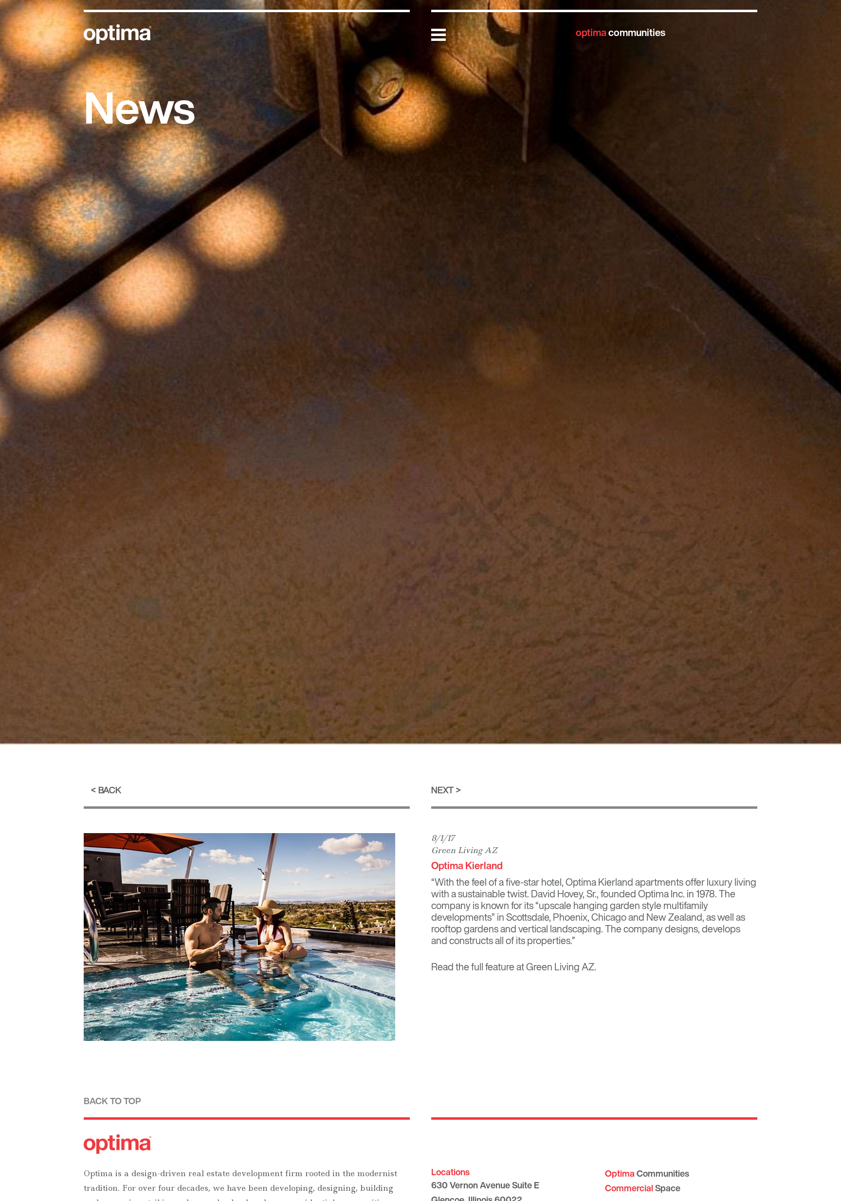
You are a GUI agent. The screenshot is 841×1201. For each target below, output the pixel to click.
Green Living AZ (464, 850)
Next (442, 789)
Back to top (112, 1100)
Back (109, 789)
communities (620, 32)
